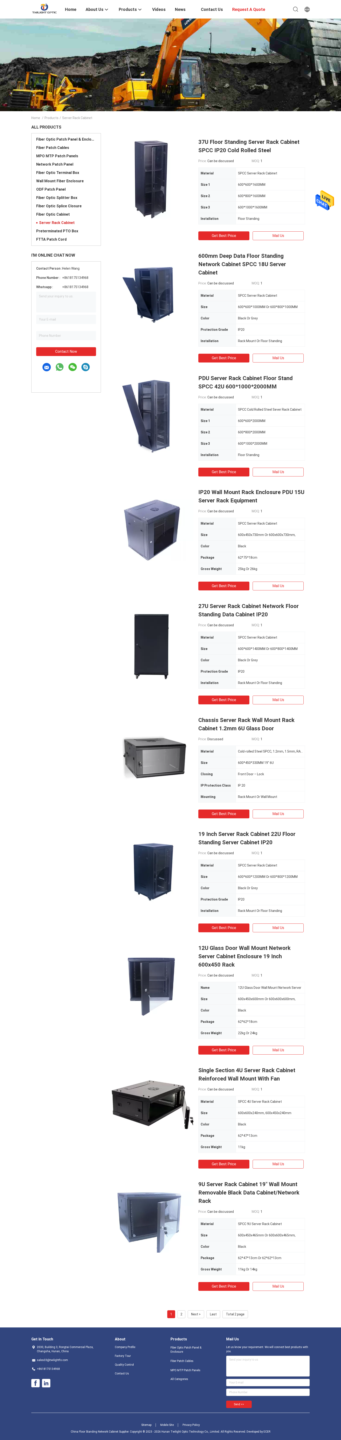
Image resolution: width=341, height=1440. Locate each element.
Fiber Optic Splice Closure (59, 206)
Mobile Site (167, 1425)
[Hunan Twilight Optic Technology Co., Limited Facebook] (35, 1383)
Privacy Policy (191, 1425)
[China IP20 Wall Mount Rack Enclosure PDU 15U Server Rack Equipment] (152, 530)
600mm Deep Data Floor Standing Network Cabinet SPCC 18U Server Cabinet (242, 264)
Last (213, 1314)
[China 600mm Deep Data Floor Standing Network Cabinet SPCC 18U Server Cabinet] (152, 293)
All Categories (179, 1379)
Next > (196, 1314)
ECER (267, 1431)
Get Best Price (224, 235)
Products (51, 118)
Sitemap (146, 1425)
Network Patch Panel (54, 164)
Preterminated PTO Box (57, 231)
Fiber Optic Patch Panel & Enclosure (66, 139)
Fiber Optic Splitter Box (56, 197)
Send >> (239, 1404)
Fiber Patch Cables (52, 147)
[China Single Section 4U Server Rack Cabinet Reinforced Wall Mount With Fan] (152, 1108)
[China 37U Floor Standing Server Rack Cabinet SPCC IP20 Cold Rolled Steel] (152, 179)
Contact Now (66, 351)
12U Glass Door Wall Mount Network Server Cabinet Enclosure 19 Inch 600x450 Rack (244, 956)
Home (35, 118)
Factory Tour (123, 1356)
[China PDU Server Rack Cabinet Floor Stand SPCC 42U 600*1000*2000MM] (152, 416)
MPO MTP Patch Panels (57, 156)
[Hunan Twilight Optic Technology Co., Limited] (45, 9)
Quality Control (124, 1364)
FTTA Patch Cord (51, 239)
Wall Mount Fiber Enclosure (60, 181)
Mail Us (278, 235)
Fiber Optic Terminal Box (57, 172)
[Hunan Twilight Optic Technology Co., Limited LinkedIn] (46, 1383)
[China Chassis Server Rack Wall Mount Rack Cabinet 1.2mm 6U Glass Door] (152, 757)
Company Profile (125, 1347)
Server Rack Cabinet (57, 223)
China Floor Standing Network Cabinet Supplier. (100, 1431)
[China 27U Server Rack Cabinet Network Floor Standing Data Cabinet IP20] (152, 644)
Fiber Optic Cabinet (53, 214)
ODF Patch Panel (51, 189)
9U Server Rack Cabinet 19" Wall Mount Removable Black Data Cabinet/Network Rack (248, 1192)
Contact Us (122, 1373)
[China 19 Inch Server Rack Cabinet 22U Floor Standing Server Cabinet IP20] (152, 871)
